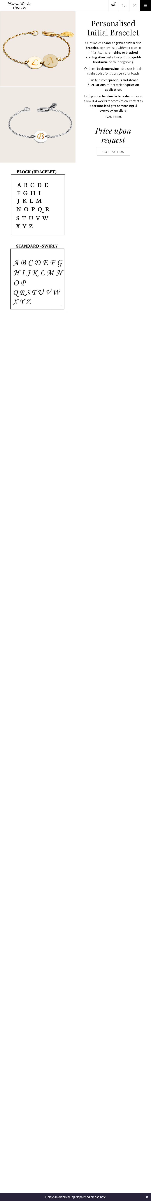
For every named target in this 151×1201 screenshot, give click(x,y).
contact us (113, 151)
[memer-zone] (134, 5)
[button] (113, 5)
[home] (17, 5)
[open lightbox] (38, 49)
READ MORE (113, 116)
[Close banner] (147, 1197)
